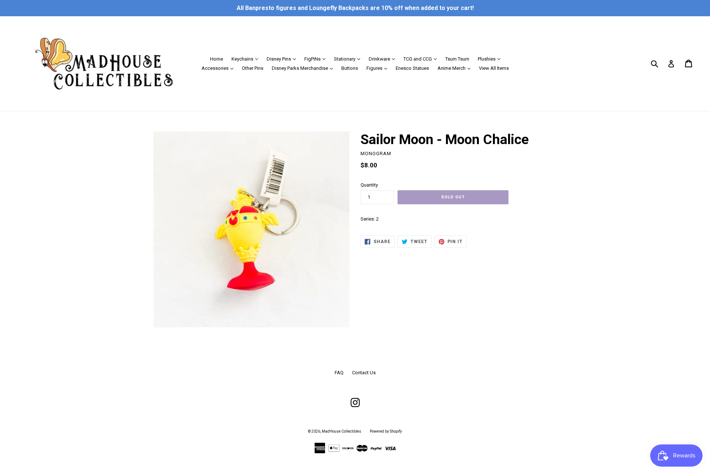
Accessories (219, 68)
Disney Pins (283, 59)
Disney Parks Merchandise (304, 68)
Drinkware (384, 59)
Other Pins (252, 68)
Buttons (349, 68)
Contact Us (364, 372)
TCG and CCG (421, 59)
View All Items (494, 68)
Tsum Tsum (457, 59)
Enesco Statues (412, 68)
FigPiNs (316, 59)
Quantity (369, 185)
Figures (378, 68)
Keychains (246, 59)
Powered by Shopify (386, 431)
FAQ (339, 372)
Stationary (349, 59)
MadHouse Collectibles (341, 431)
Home (216, 59)
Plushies (491, 59)
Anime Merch (455, 68)
